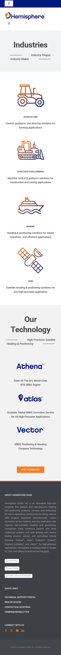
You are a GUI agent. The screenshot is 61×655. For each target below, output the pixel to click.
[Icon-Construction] (30, 137)
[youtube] (17, 630)
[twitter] (11, 630)
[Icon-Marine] (30, 192)
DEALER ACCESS (13, 602)
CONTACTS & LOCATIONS (17, 607)
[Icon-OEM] (30, 246)
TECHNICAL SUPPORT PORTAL (20, 597)
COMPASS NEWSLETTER (17, 612)
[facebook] (6, 630)
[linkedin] (23, 630)
